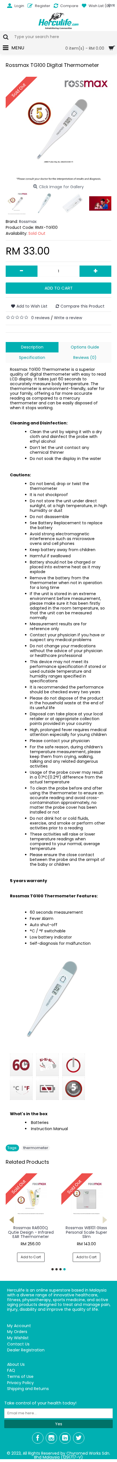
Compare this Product (82, 306)
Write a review (68, 318)
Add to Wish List (31, 306)
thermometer (35, 1147)
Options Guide (85, 347)
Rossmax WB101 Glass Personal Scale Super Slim (86, 1232)
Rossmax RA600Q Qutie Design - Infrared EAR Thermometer (31, 1232)
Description (32, 347)
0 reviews (40, 318)
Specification (32, 357)
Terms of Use (20, 1376)
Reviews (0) (85, 357)
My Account (19, 1326)
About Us (16, 1364)
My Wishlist (18, 1338)
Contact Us (18, 1344)
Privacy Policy (20, 1383)
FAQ (11, 1370)
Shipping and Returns (28, 1388)
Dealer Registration (26, 1350)
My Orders (17, 1331)
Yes (58, 1424)
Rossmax (28, 221)
